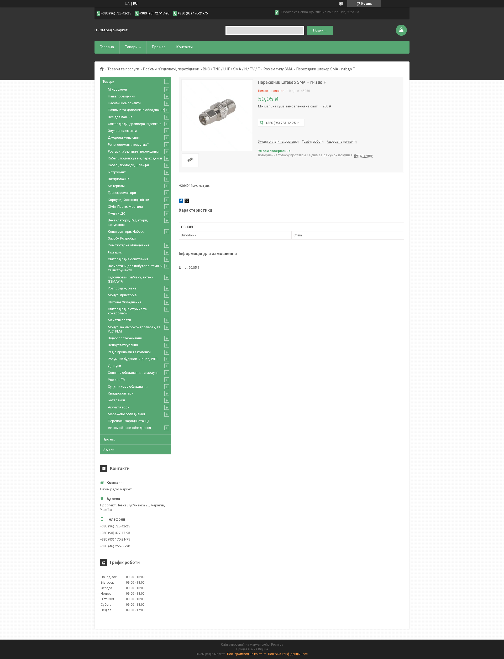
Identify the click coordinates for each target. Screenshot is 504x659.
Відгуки (108, 449)
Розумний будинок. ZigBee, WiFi (133, 359)
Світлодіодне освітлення (128, 259)
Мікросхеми (117, 89)
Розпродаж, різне (122, 288)
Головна (107, 47)
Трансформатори (122, 193)
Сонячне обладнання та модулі (133, 373)
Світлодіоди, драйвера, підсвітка (134, 124)
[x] (187, 202)
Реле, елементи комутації (128, 145)
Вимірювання (118, 179)
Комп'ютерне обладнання (128, 245)
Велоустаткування (123, 345)
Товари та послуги (123, 69)
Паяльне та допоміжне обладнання (136, 110)
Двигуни (114, 366)
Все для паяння (120, 117)
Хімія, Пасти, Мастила (125, 207)
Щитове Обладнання (124, 302)
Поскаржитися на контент (246, 654)
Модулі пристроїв (122, 295)
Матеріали (116, 186)
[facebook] (181, 202)
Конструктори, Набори (126, 231)
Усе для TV (116, 380)
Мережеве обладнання (126, 414)
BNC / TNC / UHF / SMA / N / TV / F (231, 69)
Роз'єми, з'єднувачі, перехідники (171, 69)
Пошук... (320, 30)
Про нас (158, 47)
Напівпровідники (121, 96)
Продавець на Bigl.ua (252, 649)
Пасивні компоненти (124, 103)
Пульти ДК (116, 213)
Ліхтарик (115, 252)
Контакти (184, 47)
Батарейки (116, 400)
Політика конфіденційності (288, 654)
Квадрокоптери (120, 393)
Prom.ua (277, 644)
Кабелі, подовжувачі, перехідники (135, 158)
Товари (131, 47)
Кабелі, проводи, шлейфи (128, 165)
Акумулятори (118, 407)
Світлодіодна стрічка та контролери (127, 311)
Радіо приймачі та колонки (129, 352)
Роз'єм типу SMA (278, 69)
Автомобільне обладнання (129, 428)
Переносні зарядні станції (128, 421)
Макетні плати (119, 320)
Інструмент (117, 172)
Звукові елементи (122, 131)
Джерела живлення (124, 137)
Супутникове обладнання (128, 386)
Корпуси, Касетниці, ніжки (128, 200)
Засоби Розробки (122, 238)
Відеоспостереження (125, 338)
